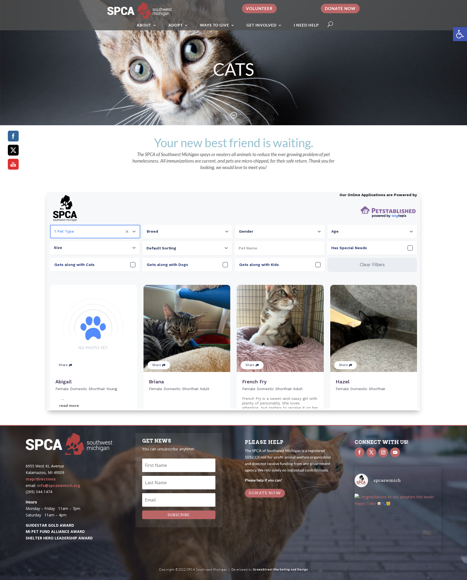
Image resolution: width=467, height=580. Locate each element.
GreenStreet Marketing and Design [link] (280, 569)
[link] (460, 34)
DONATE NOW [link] (265, 493)
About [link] (144, 25)
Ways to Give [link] (214, 25)
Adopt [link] (175, 25)
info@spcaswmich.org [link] (58, 485)
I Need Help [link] (306, 25)
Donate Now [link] (340, 8)
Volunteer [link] (259, 8)
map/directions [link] (41, 479)
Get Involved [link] (261, 25)
